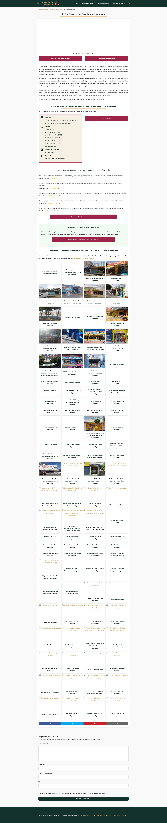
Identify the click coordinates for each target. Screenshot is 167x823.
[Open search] (129, 3)
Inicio (77, 3)
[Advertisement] (83, 35)
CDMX (53, 9)
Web (39, 782)
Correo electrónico (45, 773)
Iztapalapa (59, 9)
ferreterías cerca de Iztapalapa (84, 258)
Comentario (43, 744)
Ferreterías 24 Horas (87, 3)
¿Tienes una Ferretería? (118, 3)
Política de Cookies (89, 815)
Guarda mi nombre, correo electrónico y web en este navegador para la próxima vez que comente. (72, 793)
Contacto (125, 815)
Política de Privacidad (104, 815)
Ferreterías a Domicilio (102, 3)
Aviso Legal (116, 815)
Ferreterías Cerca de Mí (43, 9)
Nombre (41, 764)
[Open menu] (38, 3)
